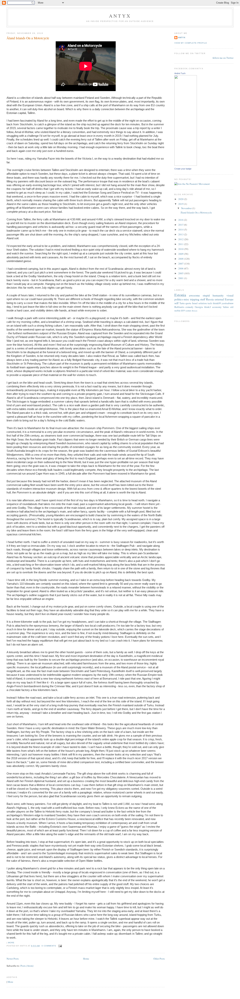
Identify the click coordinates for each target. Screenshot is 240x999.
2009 (181, 254)
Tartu (182, 303)
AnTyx (120, 16)
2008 (181, 258)
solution (202, 303)
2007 (181, 263)
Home (86, 958)
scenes (188, 310)
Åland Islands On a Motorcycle (28, 38)
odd (231, 307)
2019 (181, 204)
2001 (181, 278)
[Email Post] (60, 946)
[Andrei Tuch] (185, 164)
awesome (194, 295)
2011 (181, 244)
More (11, 943)
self (176, 303)
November (186, 208)
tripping (194, 299)
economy (217, 307)
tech (210, 303)
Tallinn (226, 307)
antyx (181, 37)
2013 (181, 234)
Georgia (199, 307)
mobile (177, 310)
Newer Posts (13, 958)
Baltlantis (179, 307)
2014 (181, 229)
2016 (181, 219)
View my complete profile (190, 43)
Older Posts (159, 958)
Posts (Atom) (26, 965)
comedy (189, 307)
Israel (195, 303)
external (219, 299)
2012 (181, 239)
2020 (181, 199)
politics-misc (181, 299)
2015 (181, 224)
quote (188, 303)
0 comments (49, 946)
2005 (181, 273)
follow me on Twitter (223, 57)
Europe (229, 299)
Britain (194, 310)
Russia (210, 299)
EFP (183, 310)
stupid (206, 295)
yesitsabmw (227, 303)
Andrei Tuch (179, 73)
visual (229, 295)
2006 (181, 268)
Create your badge (182, 169)
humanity (218, 295)
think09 (217, 303)
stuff (202, 299)
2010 (181, 249)
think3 (207, 307)
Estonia (180, 295)
